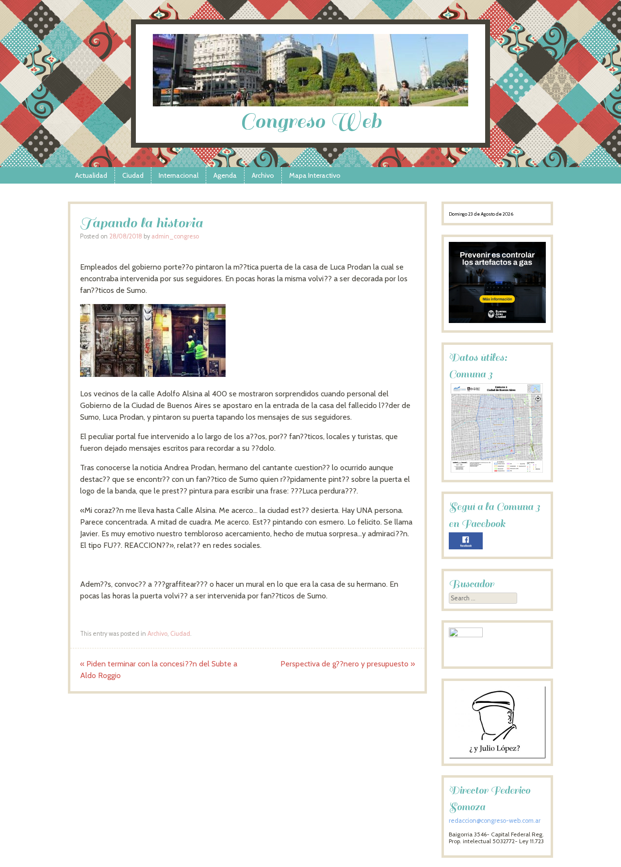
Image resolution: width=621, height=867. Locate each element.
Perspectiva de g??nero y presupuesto (347, 663)
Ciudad (133, 175)
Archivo (263, 175)
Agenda (225, 175)
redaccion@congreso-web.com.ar (494, 820)
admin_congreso (175, 236)
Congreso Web (310, 121)
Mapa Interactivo (315, 175)
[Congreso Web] (310, 103)
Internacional (178, 175)
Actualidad (91, 175)
